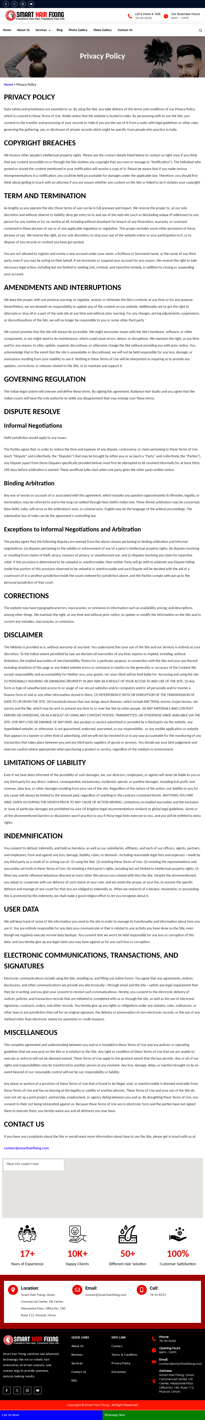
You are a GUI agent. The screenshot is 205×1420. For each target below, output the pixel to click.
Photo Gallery (78, 30)
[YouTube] (31, 4)
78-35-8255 (143, 18)
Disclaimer (119, 1372)
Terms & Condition (124, 1355)
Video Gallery (102, 30)
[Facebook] (6, 4)
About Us (23, 30)
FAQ (74, 1380)
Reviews (77, 1355)
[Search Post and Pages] (200, 30)
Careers (117, 1346)
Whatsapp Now (115, 1415)
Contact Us (125, 30)
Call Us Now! (11, 1415)
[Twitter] (14, 4)
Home (7, 30)
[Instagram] (23, 4)
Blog (60, 30)
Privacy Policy (121, 1363)
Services (41, 30)
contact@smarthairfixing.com (180, 1363)
